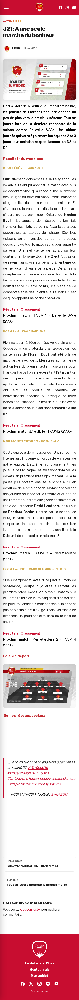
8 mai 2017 (59, 794)
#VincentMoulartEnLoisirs (28, 773)
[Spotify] (48, 984)
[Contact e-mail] (73, 7)
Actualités (12, 21)
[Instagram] (67, 7)
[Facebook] (60, 7)
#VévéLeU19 (38, 767)
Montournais (39, 969)
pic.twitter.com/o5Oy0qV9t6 (37, 784)
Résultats (11, 309)
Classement (30, 309)
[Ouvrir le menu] (6, 7)
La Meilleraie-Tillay (39, 963)
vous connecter (30, 909)
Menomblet (39, 975)
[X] (31, 984)
